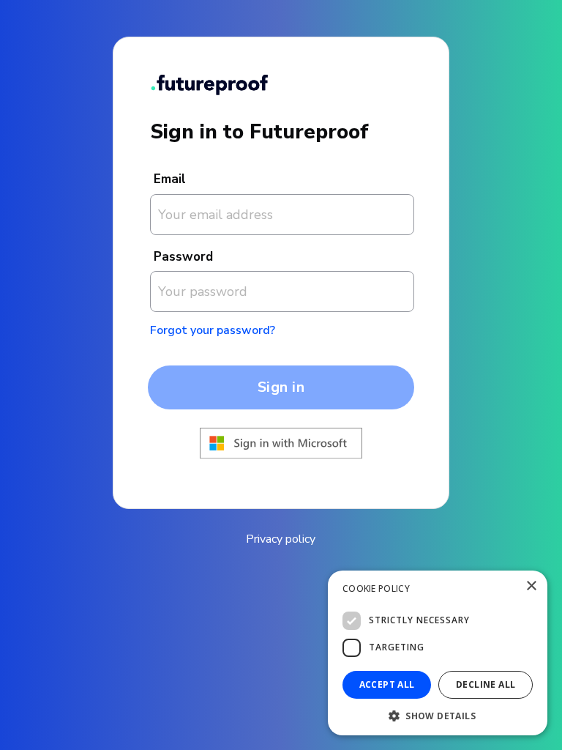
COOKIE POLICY (376, 588)
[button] (437, 714)
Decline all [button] (485, 684)
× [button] (530, 586)
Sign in (281, 387)
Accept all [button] (387, 684)
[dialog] (437, 653)
